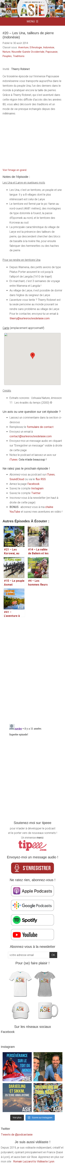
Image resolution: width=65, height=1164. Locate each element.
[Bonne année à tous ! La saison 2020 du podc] (48, 1066)
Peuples (7, 56)
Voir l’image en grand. (15, 170)
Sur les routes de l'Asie (32, 8)
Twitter (36, 493)
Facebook (33, 484)
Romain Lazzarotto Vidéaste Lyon (33, 1161)
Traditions (18, 56)
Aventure (23, 47)
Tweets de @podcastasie (17, 1134)
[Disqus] (32, 668)
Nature (6, 51)
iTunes (14, 459)
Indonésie (48, 47)
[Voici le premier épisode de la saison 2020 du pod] (17, 1066)
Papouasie (52, 51)
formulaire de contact (40, 427)
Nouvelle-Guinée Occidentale (28, 51)
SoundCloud (17, 479)
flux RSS (41, 479)
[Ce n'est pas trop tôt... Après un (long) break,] (48, 1097)
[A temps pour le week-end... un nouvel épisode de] (17, 1097)
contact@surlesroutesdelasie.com (31, 436)
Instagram (37, 488)
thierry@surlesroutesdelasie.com (30, 318)
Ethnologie (36, 47)
